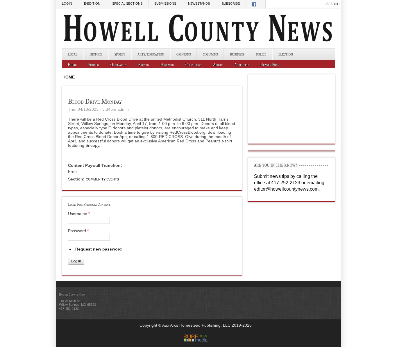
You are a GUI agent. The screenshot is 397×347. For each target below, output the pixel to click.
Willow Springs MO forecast (291, 138)
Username (79, 213)
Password (78, 230)
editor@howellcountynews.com (286, 189)
